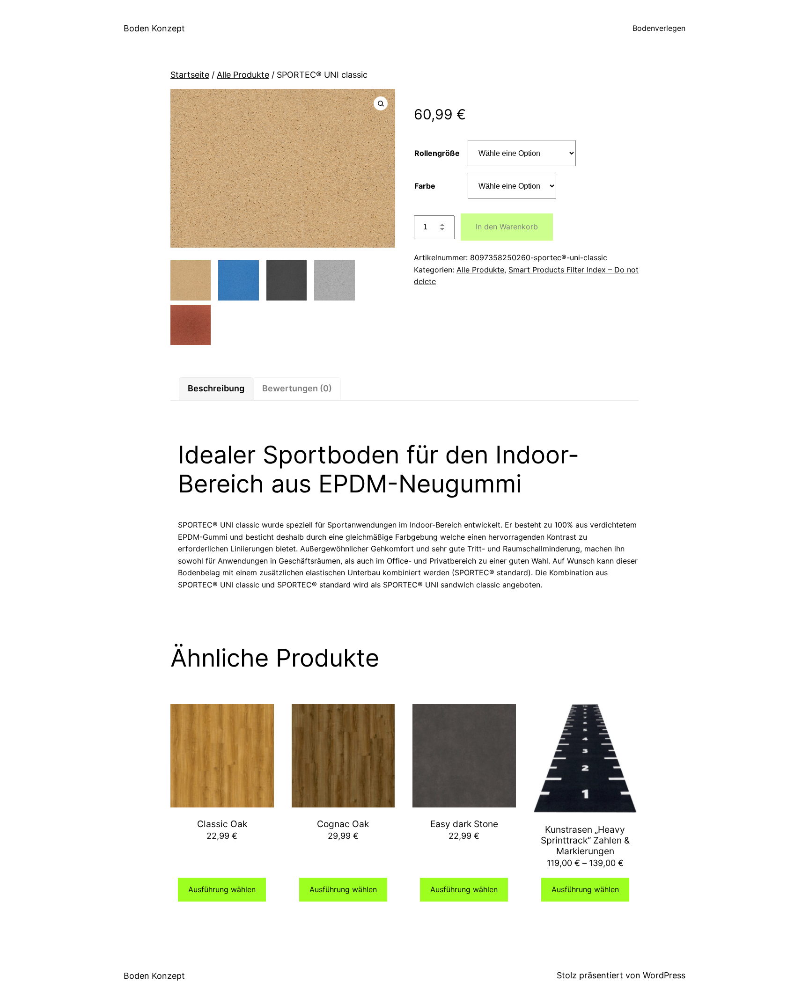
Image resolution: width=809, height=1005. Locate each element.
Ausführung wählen (222, 889)
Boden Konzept (154, 28)
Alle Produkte (243, 75)
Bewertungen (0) (297, 388)
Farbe (424, 186)
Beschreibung (216, 388)
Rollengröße (437, 153)
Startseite (189, 75)
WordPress (664, 975)
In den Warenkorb (507, 226)
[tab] (216, 388)
